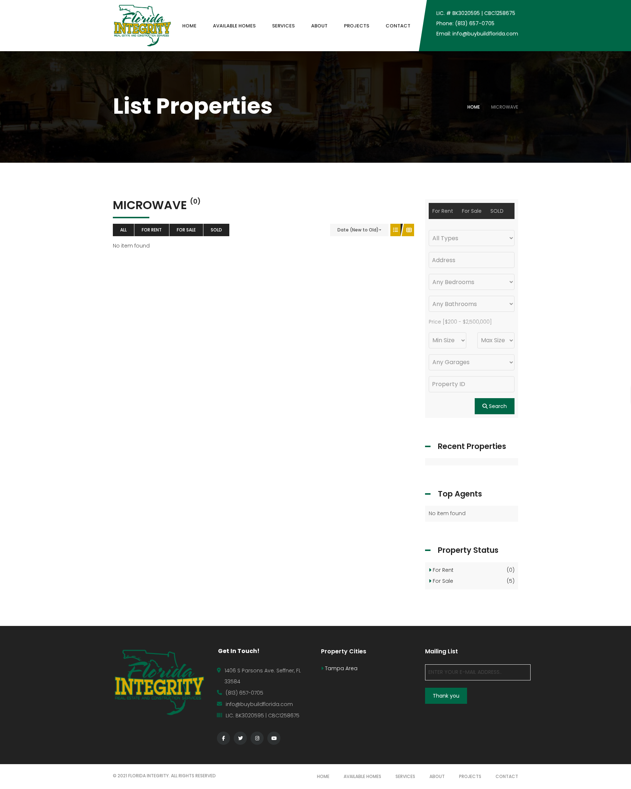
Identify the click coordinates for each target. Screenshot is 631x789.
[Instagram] (257, 738)
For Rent (152, 230)
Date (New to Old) (358, 230)
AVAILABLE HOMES (362, 776)
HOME (323, 776)
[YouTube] (273, 738)
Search (497, 406)
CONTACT (507, 776)
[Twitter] (240, 738)
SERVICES (405, 776)
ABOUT (437, 776)
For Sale (186, 230)
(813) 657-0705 (244, 692)
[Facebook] (223, 738)
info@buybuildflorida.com (259, 704)
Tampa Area (340, 668)
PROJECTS (470, 776)
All (123, 230)
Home (473, 107)
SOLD (216, 230)
